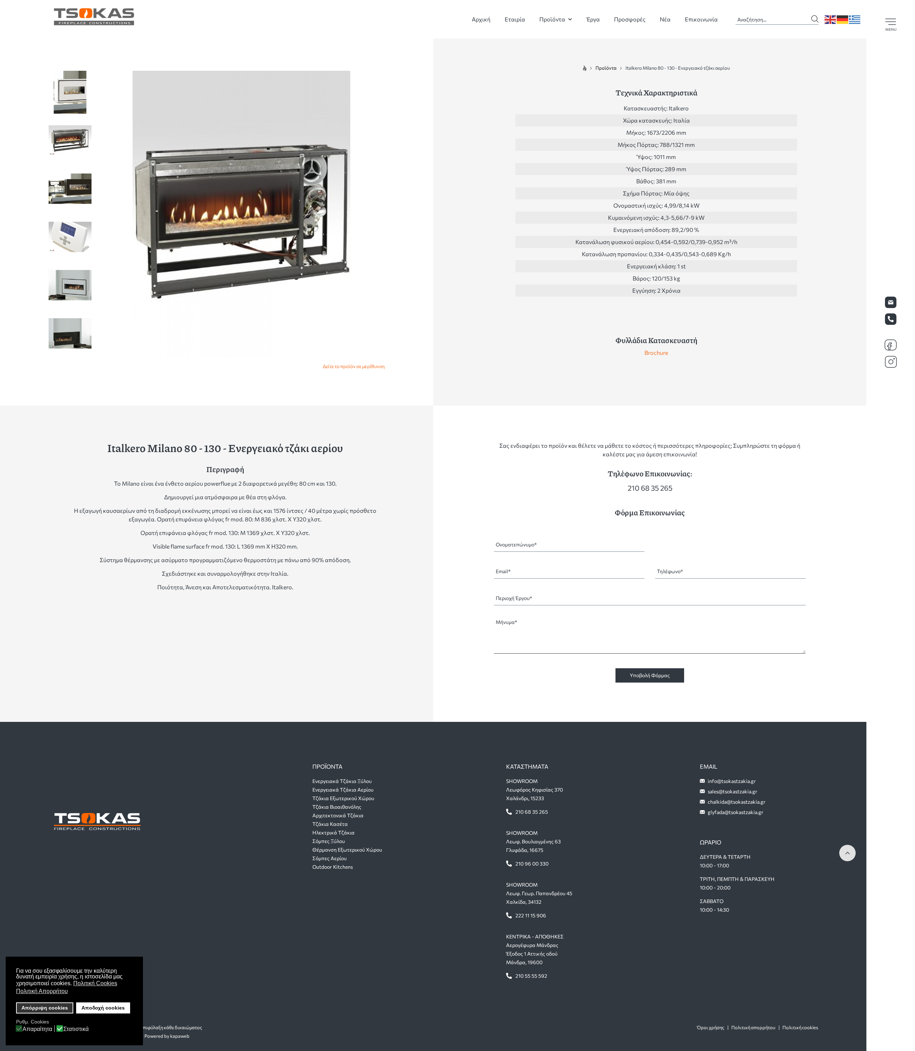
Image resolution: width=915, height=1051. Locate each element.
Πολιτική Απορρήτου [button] (42, 991)
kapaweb (179, 1036)
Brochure (656, 352)
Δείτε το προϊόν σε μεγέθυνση (354, 366)
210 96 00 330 (532, 864)
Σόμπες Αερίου (329, 858)
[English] (831, 18)
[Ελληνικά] (855, 18)
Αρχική (481, 19)
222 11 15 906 (530, 915)
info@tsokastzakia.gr (732, 781)
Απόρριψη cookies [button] (44, 1008)
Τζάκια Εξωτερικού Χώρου (343, 798)
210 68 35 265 (650, 488)
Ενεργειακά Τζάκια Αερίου (343, 790)
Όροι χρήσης (710, 1027)
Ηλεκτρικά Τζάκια (333, 832)
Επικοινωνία (701, 19)
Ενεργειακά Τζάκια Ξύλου (342, 781)
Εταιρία (515, 19)
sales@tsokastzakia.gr (732, 791)
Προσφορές (630, 19)
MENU (890, 29)
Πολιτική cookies (800, 1027)
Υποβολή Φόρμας (650, 675)
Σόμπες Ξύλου (328, 841)
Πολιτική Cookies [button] (95, 983)
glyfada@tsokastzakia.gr (735, 812)
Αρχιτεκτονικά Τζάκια (337, 815)
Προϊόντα (552, 19)
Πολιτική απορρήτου (753, 1027)
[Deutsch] (843, 18)
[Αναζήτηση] (814, 17)
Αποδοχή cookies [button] (103, 1008)
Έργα (593, 19)
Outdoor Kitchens (332, 867)
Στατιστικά (76, 1029)
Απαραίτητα (37, 1029)
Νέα (665, 19)
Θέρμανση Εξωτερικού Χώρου (347, 850)
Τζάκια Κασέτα (330, 824)
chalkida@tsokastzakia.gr (737, 802)
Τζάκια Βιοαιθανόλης (336, 807)
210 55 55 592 (531, 976)
